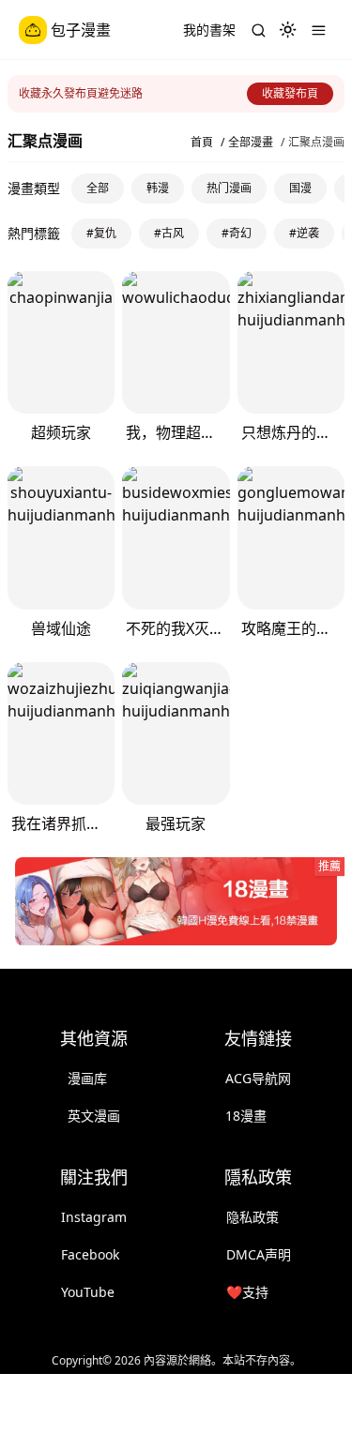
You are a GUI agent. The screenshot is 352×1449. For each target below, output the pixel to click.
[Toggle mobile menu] (318, 30)
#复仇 (101, 233)
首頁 (202, 142)
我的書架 (209, 29)
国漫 (300, 188)
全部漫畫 (250, 142)
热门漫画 (229, 188)
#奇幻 (237, 233)
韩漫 (157, 188)
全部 (97, 188)
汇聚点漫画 (316, 142)
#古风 (169, 233)
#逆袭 (304, 233)
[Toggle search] (258, 30)
